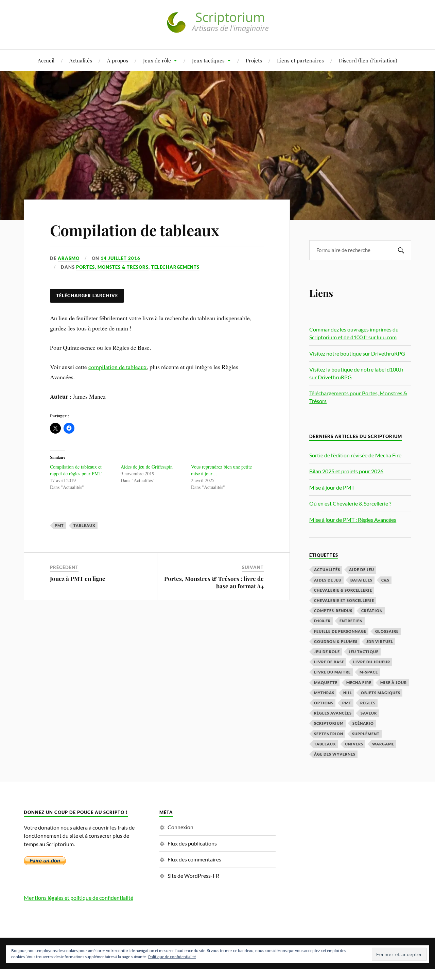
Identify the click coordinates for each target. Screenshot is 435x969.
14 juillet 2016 (120, 258)
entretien (351, 621)
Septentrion (328, 734)
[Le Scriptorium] (217, 28)
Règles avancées (333, 713)
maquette (325, 682)
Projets (254, 60)
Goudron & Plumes (336, 641)
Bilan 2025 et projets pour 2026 (346, 471)
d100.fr (322, 621)
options (323, 703)
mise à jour (393, 682)
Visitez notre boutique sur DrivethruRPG (357, 353)
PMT (59, 525)
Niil (347, 692)
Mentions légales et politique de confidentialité (78, 897)
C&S (385, 580)
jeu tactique (364, 651)
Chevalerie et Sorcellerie (344, 600)
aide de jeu (361, 569)
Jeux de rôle (157, 60)
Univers (354, 744)
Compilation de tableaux (134, 230)
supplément (366, 734)
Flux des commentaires (194, 859)
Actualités (80, 60)
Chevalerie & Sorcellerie (343, 590)
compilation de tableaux (117, 367)
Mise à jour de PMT (331, 487)
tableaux (84, 525)
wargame (383, 744)
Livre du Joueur (371, 662)
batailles (361, 580)
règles (368, 703)
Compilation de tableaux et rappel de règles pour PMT (76, 470)
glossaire (387, 631)
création (372, 610)
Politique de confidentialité (172, 956)
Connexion (180, 827)
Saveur (369, 713)
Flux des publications (192, 843)
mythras (324, 692)
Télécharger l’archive (87, 295)
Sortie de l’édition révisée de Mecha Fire (355, 455)
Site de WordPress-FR (193, 875)
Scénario (363, 723)
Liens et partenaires (300, 60)
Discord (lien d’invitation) (368, 60)
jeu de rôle (327, 651)
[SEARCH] (401, 250)
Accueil (46, 60)
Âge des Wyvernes (334, 754)
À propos (117, 60)
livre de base (329, 662)
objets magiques (380, 692)
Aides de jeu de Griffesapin (147, 466)
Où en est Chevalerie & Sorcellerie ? (350, 503)
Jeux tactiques (208, 60)
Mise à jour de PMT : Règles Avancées (352, 519)
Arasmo (69, 258)
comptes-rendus (333, 610)
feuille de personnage (340, 631)
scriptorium (329, 723)
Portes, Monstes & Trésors (112, 267)
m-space (369, 672)
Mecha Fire (358, 682)
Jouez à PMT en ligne (77, 578)
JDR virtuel (379, 641)
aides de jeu (328, 580)
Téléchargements (175, 267)
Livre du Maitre (332, 672)
